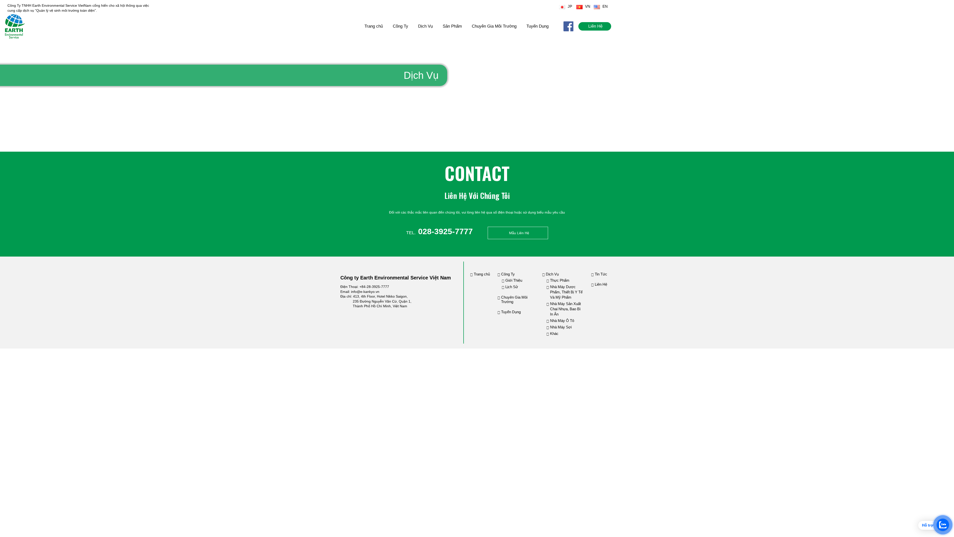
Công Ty (400, 26)
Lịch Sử (511, 287)
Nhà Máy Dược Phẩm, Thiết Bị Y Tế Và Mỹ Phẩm (566, 292)
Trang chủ (373, 26)
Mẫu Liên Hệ (519, 233)
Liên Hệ (595, 26)
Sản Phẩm (452, 26)
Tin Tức (601, 274)
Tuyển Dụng (537, 26)
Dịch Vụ (425, 26)
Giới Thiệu (513, 280)
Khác (554, 333)
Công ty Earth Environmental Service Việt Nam (395, 277)
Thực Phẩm (559, 280)
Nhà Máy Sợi (561, 327)
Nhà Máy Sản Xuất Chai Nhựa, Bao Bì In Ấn (565, 309)
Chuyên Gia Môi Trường (494, 26)
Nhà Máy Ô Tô (562, 320)
